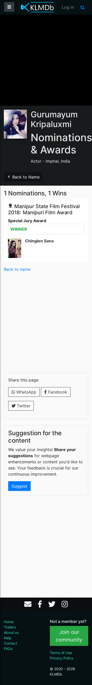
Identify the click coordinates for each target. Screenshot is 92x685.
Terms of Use (61, 652)
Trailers (10, 627)
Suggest (19, 486)
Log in (68, 7)
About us (11, 632)
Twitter (23, 405)
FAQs (8, 648)
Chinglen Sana (39, 240)
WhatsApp (25, 392)
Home (9, 622)
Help (8, 638)
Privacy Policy (61, 658)
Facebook (57, 392)
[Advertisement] (46, 60)
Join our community (69, 636)
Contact (10, 643)
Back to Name (25, 176)
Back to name (17, 269)
